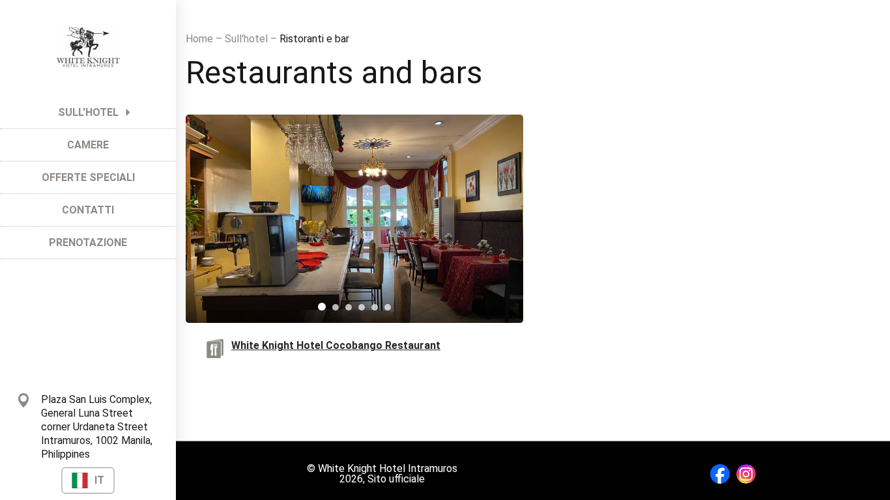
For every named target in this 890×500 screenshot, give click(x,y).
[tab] (322, 307)
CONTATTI (88, 210)
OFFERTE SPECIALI (88, 177)
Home (201, 39)
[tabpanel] (354, 219)
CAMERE (88, 145)
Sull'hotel (247, 39)
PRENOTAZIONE (88, 242)
